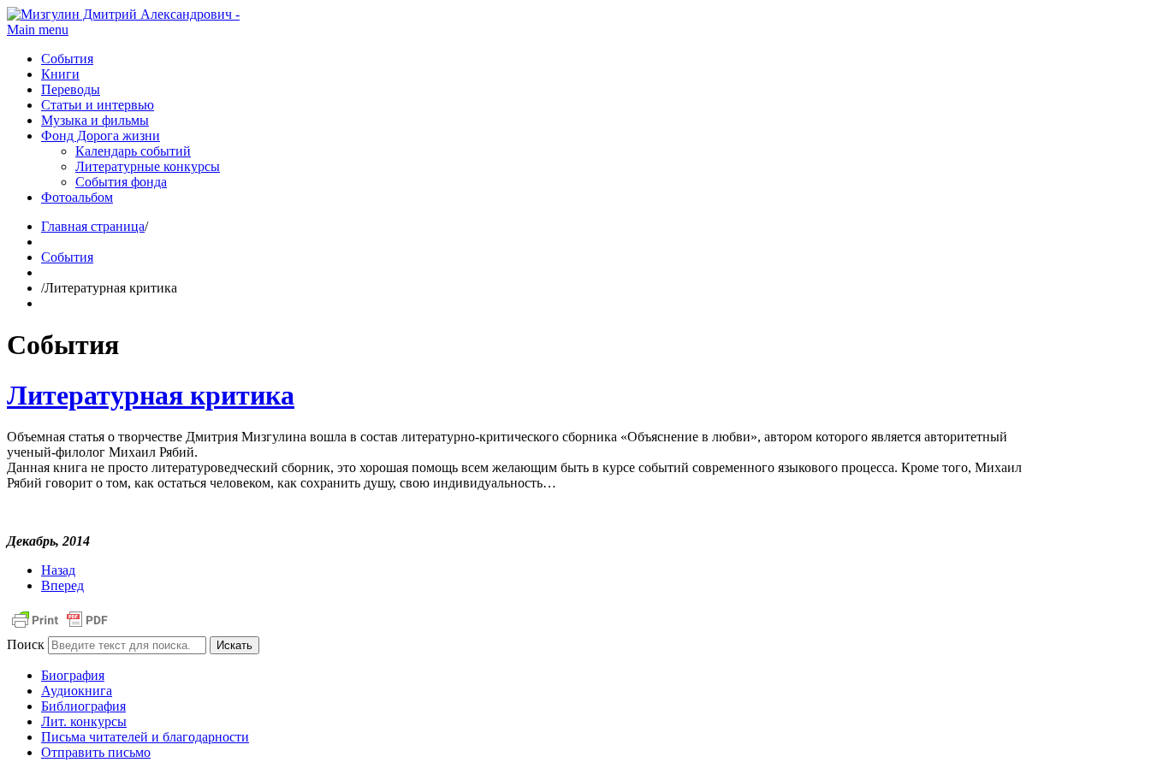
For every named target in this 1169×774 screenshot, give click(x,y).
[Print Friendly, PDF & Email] (60, 628)
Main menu (37, 29)
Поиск (26, 644)
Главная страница (93, 226)
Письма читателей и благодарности (145, 737)
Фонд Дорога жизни (100, 135)
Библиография (83, 706)
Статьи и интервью (97, 104)
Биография (72, 675)
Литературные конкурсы (147, 166)
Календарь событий (133, 151)
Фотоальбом (77, 197)
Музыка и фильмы (95, 120)
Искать (234, 645)
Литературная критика (150, 395)
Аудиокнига (76, 690)
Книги (60, 74)
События (67, 58)
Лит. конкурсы (84, 721)
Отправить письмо (96, 752)
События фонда (121, 181)
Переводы (70, 89)
